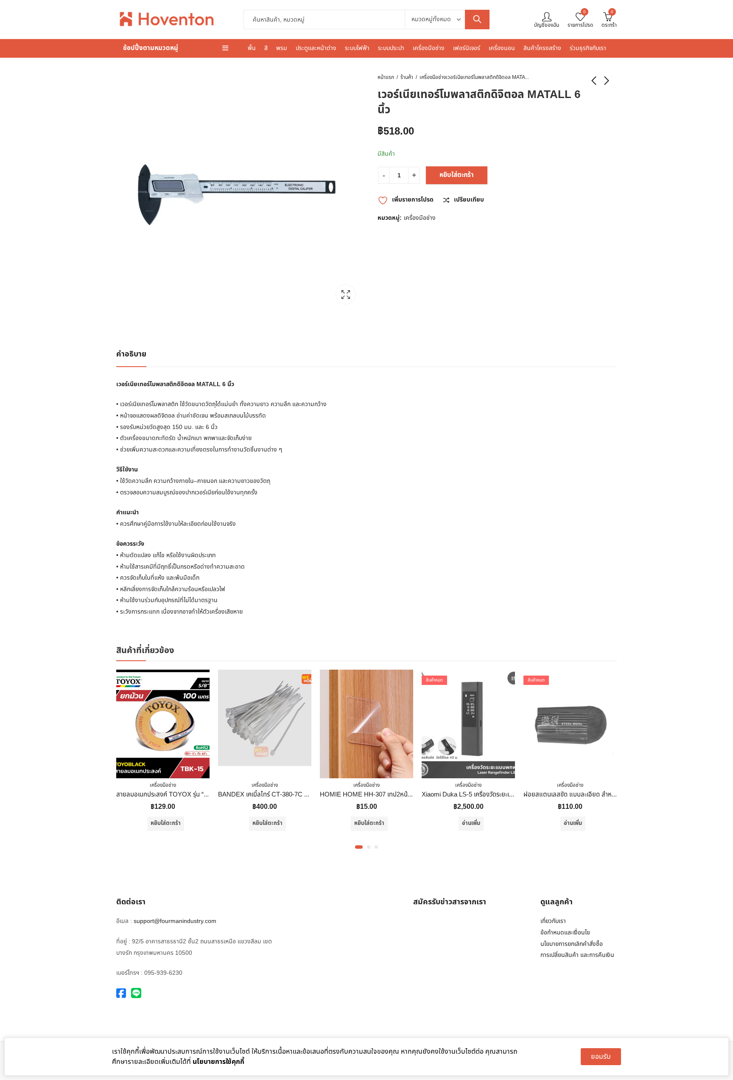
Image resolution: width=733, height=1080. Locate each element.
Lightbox (345, 294)
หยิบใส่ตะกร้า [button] (194, 823)
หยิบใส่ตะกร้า (456, 175)
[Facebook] (121, 993)
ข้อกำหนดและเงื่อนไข (565, 932)
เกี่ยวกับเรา (553, 921)
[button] (359, 847)
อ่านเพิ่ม (398, 823)
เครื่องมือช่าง (433, 77)
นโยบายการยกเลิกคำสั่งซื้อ (571, 944)
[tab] (131, 354)
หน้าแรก (386, 77)
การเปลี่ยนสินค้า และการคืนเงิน (577, 955)
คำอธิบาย (131, 354)
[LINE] (136, 993)
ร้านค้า (406, 77)
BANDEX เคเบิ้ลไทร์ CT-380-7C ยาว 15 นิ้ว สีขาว (208, 794)
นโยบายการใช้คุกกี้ (218, 1062)
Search (477, 19)
